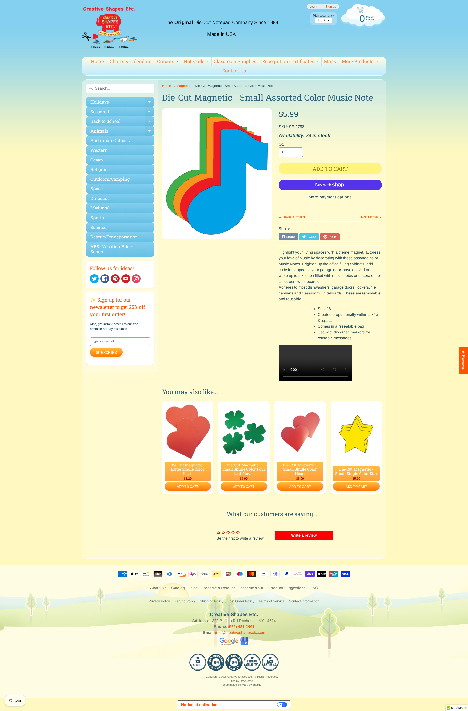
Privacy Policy (159, 601)
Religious (100, 169)
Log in (314, 6)
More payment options (330, 197)
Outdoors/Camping (110, 179)
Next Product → (371, 216)
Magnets (183, 86)
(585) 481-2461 (241, 627)
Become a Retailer (219, 588)
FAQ (314, 588)
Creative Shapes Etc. (240, 676)
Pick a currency (323, 15)
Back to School (122, 122)
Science (98, 227)
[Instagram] (136, 278)
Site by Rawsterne (242, 680)
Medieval (100, 208)
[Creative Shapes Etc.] (109, 28)
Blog (194, 588)
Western (99, 150)
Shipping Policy (211, 601)
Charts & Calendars (130, 61)
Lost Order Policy (241, 601)
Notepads (197, 62)
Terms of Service (271, 601)
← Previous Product (292, 216)
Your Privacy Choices (250, 704)
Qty (281, 144)
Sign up (330, 6)
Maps (330, 61)
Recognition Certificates (291, 62)
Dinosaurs (101, 198)
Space (96, 188)
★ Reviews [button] (463, 360)
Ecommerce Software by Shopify (242, 684)
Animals (122, 132)
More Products (361, 62)
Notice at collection (199, 704)
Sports (97, 217)
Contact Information (304, 601)
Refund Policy (184, 601)
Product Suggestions (287, 588)
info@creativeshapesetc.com (240, 632)
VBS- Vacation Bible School (111, 249)
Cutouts (168, 62)
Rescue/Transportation (114, 237)
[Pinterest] (115, 278)
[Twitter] (94, 278)
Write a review (304, 535)
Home (97, 61)
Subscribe (106, 352)
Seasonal (122, 113)
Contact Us (234, 70)
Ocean (96, 160)
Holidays (122, 103)
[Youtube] (125, 278)
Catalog (178, 588)
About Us (158, 588)
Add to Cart (188, 486)
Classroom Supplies (235, 61)
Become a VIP (252, 588)
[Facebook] (104, 278)
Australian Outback (110, 140)
